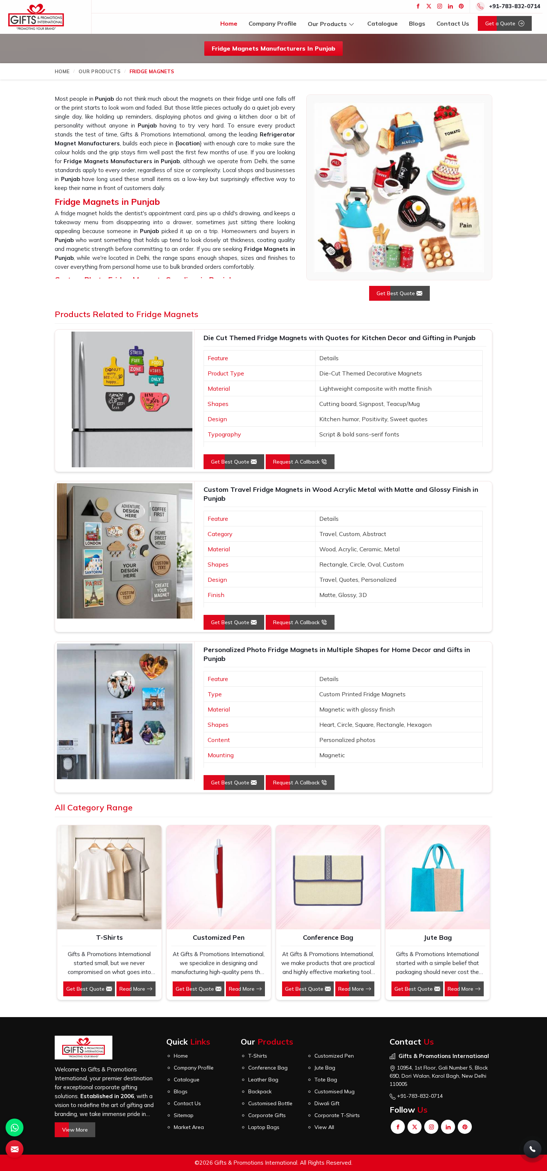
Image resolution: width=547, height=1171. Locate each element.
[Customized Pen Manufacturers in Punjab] (219, 877)
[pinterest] (461, 6)
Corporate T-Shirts (337, 1115)
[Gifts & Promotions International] (36, 17)
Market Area (189, 1127)
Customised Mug (334, 1091)
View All (324, 1127)
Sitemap (183, 1115)
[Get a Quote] (14, 1149)
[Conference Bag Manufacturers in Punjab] (328, 877)
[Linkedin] (450, 6)
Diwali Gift (326, 1103)
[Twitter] (429, 6)
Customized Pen (218, 937)
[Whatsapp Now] (14, 1127)
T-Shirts (109, 937)
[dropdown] (351, 23)
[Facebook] (418, 6)
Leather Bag (263, 1079)
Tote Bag (325, 1079)
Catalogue (382, 23)
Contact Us (452, 23)
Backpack (260, 1091)
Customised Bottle (270, 1103)
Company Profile (273, 23)
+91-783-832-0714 (514, 6)
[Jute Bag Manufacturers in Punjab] (438, 877)
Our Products (327, 23)
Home (228, 23)
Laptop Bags (263, 1127)
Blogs (417, 23)
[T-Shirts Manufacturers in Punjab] (109, 877)
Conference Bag (328, 937)
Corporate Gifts (267, 1115)
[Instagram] (439, 6)
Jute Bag (437, 937)
